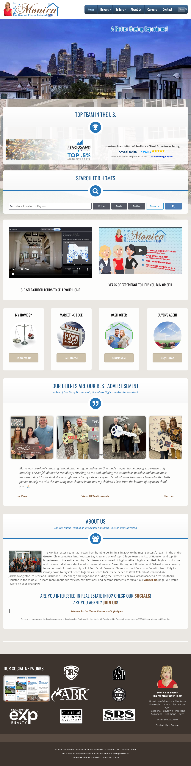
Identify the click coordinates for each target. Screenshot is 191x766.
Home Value (23, 358)
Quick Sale (119, 358)
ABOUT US (151, 580)
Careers (175, 725)
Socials (142, 595)
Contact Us (162, 725)
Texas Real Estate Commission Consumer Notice (95, 757)
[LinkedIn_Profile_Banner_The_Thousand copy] (49, 150)
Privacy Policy (129, 749)
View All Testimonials (95, 496)
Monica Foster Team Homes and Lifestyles (97, 611)
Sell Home (71, 358)
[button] (140, 250)
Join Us (110, 602)
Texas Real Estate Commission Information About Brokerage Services (95, 753)
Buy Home (167, 358)
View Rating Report (162, 156)
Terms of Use (113, 749)
